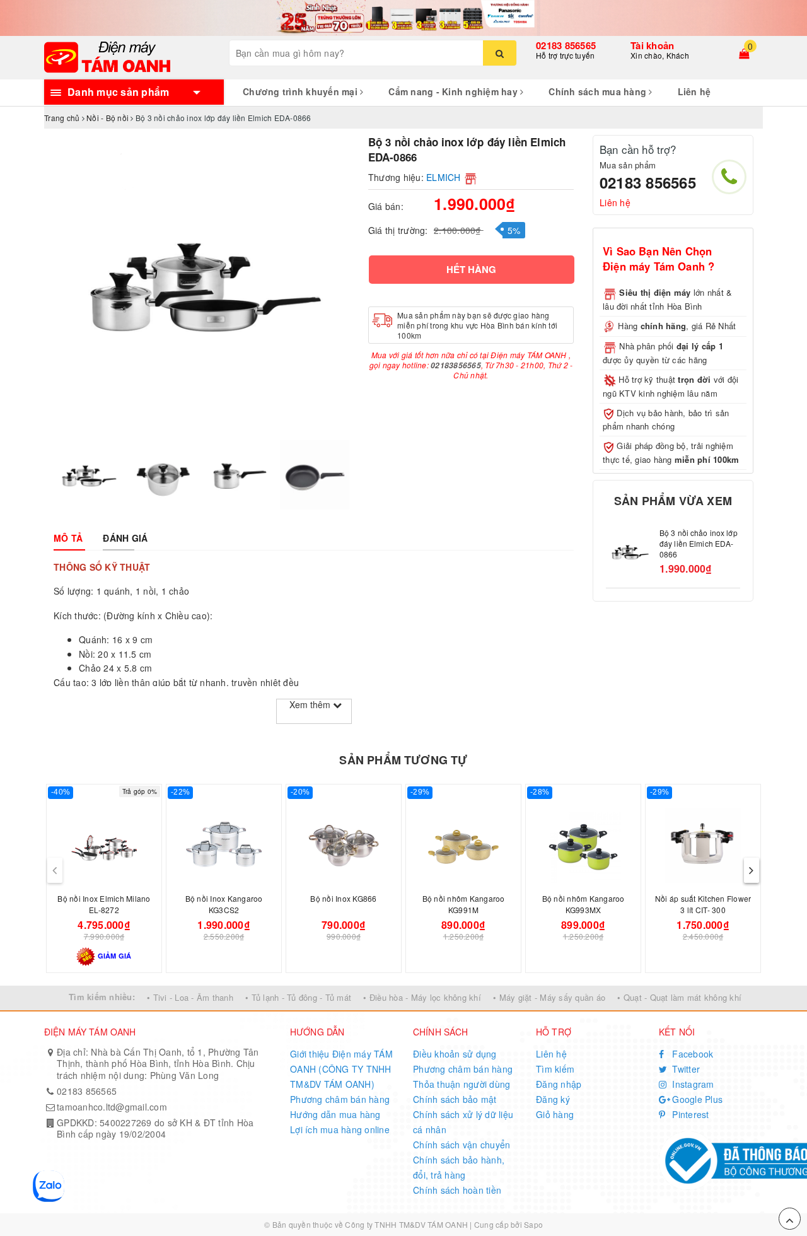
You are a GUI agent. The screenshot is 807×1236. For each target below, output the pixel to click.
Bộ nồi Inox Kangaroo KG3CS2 (224, 904)
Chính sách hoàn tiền (457, 1190)
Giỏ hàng (555, 1114)
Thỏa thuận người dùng (461, 1084)
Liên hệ (694, 91)
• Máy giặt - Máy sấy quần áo (549, 997)
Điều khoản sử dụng (455, 1053)
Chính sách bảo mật (455, 1099)
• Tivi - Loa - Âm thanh (190, 997)
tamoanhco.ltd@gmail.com (112, 1106)
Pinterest (689, 1114)
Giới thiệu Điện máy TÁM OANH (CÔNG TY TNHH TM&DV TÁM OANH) (341, 1068)
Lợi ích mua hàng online (340, 1129)
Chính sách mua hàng (599, 91)
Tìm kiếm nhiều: (102, 997)
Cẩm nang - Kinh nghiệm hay (454, 91)
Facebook (691, 1053)
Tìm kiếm (555, 1069)
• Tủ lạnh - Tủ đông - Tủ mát (298, 997)
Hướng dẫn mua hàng (335, 1114)
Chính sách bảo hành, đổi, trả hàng (458, 1167)
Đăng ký (553, 1099)
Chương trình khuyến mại (301, 91)
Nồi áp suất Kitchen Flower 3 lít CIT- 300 (703, 904)
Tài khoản (652, 45)
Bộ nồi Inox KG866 (343, 898)
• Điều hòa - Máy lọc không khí (422, 997)
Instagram (692, 1084)
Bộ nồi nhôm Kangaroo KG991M (463, 904)
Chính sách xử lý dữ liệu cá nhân (463, 1122)
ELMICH (443, 177)
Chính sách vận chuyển (461, 1144)
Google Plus (696, 1099)
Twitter (685, 1069)
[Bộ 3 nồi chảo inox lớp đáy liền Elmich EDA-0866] (629, 551)
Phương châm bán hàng (340, 1099)
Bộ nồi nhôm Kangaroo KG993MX (583, 904)
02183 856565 (566, 45)
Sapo (533, 1224)
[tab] (68, 538)
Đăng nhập (558, 1084)
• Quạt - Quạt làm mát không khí (679, 997)
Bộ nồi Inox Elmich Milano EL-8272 (103, 904)
